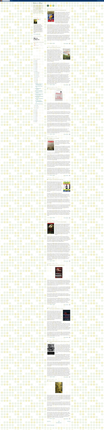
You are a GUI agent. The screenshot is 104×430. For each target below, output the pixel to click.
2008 (35, 121)
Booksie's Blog (37, 3)
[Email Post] (69, 43)
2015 (35, 112)
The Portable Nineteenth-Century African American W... (39, 101)
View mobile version (58, 422)
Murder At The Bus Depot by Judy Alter (56, 179)
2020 (35, 68)
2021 (35, 67)
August (36, 77)
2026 (35, 60)
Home (59, 421)
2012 (35, 116)
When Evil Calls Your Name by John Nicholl (57, 265)
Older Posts (68, 421)
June (36, 80)
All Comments (37, 45)
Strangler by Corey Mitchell (54, 138)
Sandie (40, 19)
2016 (35, 111)
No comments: (67, 43)
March (36, 105)
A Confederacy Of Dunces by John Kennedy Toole (58, 10)
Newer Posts (49, 421)
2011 (35, 117)
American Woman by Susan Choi (55, 47)
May (36, 81)
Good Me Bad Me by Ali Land (55, 381)
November (36, 73)
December (36, 72)
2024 (35, 63)
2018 (35, 71)
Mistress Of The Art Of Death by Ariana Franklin (58, 221)
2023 (35, 64)
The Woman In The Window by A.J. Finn (56, 308)
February (36, 106)
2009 (35, 120)
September (36, 76)
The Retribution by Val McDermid (55, 88)
